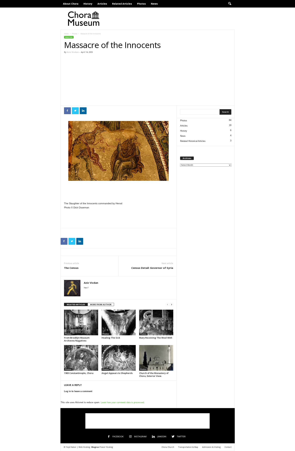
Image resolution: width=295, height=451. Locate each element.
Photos (141, 3)
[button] (229, 4)
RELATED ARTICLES (76, 304)
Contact (227, 447)
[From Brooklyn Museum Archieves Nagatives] (81, 322)
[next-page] (171, 304)
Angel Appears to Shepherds (117, 373)
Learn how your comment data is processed (122, 402)
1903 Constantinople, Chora (78, 373)
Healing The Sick (111, 337)
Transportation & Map (188, 447)
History (87, 3)
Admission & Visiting (211, 447)
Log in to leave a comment (78, 391)
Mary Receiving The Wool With (155, 337)
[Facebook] (67, 110)
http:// (86, 288)
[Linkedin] (83, 110)
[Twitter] (75, 110)
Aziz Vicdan (73, 52)
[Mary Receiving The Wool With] (156, 322)
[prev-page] (167, 304)
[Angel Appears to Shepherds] (119, 358)
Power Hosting (102, 447)
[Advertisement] (173, 19)
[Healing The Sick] (119, 322)
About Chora (70, 3)
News (154, 3)
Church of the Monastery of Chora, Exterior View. (153, 375)
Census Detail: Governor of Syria (152, 268)
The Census (71, 268)
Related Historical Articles (193, 141)
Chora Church (167, 447)
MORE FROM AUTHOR (100, 304)
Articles (102, 3)
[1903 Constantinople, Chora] (81, 358)
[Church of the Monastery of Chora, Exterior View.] (156, 358)
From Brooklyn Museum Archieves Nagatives (76, 339)
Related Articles (122, 3)
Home (66, 33)
